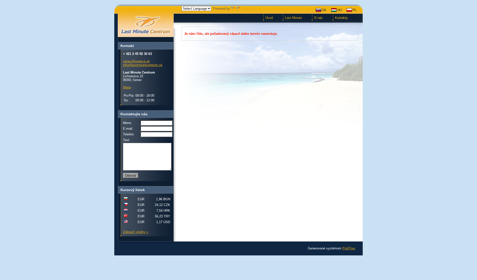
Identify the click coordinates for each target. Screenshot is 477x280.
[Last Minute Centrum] (145, 25)
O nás (318, 18)
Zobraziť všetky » (135, 232)
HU (339, 10)
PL (355, 10)
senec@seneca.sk (136, 61)
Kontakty (341, 18)
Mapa (127, 87)
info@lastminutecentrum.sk (142, 65)
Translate (247, 8)
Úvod (269, 18)
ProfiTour (348, 248)
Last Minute (293, 18)
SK (324, 10)
